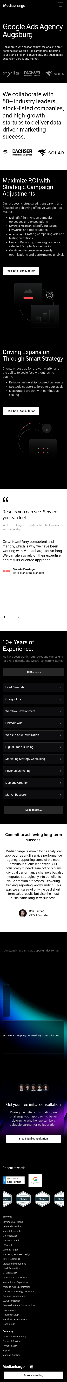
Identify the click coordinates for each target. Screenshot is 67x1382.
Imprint (6, 1350)
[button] (60, 6)
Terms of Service (11, 1341)
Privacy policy (10, 1346)
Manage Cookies (11, 1355)
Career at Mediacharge (15, 1337)
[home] (14, 6)
